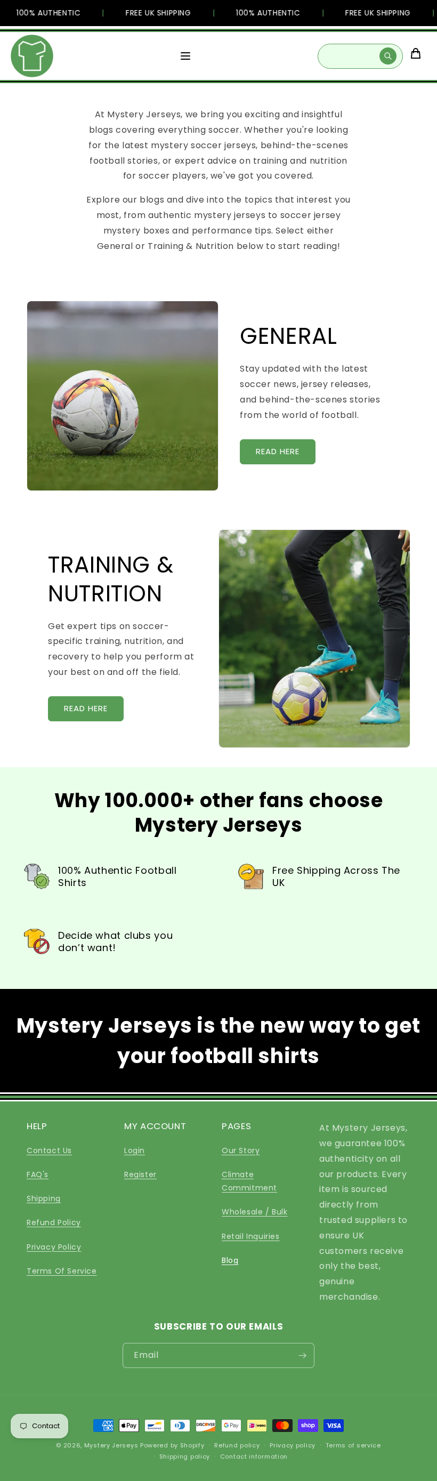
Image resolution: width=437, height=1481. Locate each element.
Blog (230, 1260)
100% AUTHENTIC (40, 12)
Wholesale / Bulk (255, 1211)
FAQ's (37, 1174)
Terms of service (353, 1445)
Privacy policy (292, 1445)
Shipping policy (185, 1456)
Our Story (241, 1150)
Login (134, 1150)
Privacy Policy (54, 1247)
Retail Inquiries (251, 1236)
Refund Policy (54, 1222)
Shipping (44, 1198)
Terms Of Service (62, 1271)
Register (140, 1174)
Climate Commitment (249, 1181)
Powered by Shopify (172, 1445)
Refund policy (237, 1445)
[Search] (387, 56)
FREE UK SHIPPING (150, 12)
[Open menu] (185, 56)
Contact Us (49, 1150)
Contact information (254, 1456)
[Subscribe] (302, 1355)
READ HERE (278, 451)
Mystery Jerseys (111, 1445)
